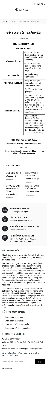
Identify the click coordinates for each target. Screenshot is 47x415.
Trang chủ (5, 21)
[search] (35, 4)
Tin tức (13, 21)
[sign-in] (38, 4)
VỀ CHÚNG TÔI (11, 176)
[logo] (22, 9)
